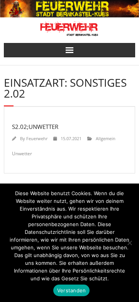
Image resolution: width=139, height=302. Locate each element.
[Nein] (129, 243)
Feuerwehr (36, 138)
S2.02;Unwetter (35, 126)
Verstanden (71, 290)
